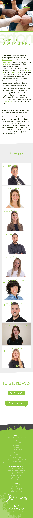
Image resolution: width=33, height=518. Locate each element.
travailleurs (8, 101)
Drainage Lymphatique (16, 449)
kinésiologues (6, 64)
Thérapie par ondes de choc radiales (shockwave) (16, 463)
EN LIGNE (17, 393)
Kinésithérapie (16, 451)
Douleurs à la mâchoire (16, 469)
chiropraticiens (7, 60)
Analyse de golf (17, 458)
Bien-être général (16, 477)
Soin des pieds (16, 444)
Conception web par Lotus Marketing (16, 515)
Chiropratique (16, 440)
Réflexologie (16, 452)
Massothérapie (16, 447)
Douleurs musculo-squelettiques (16, 470)
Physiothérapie (16, 446)
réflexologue (14, 72)
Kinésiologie (16, 454)
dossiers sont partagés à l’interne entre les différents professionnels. (14, 84)
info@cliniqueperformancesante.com (16, 511)
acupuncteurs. (7, 62)
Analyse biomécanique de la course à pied (16, 456)
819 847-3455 (17, 403)
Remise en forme (16, 474)
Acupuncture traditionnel (16, 439)
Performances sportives (16, 472)
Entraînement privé (17, 442)
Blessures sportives (16, 479)
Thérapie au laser (16, 461)
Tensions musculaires (16, 475)
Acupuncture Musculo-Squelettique (16, 437)
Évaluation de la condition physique (16, 459)
